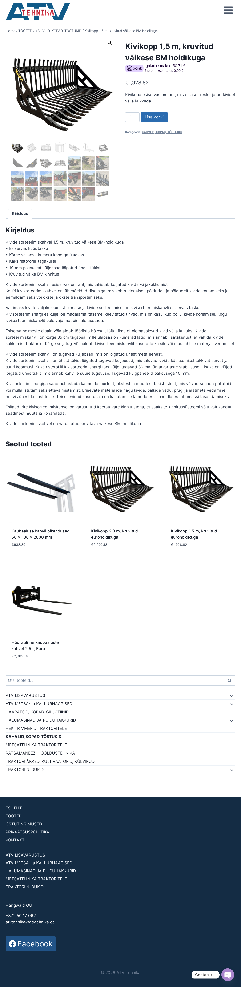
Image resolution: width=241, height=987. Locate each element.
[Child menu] (231, 695)
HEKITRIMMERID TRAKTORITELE (36, 728)
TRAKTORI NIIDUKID (25, 769)
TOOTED (14, 816)
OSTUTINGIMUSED (24, 824)
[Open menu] (228, 10)
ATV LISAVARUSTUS (25, 695)
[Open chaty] (227, 974)
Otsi (230, 680)
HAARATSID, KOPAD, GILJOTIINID (37, 712)
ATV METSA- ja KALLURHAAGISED (39, 703)
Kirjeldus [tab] (20, 213)
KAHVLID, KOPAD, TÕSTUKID (162, 132)
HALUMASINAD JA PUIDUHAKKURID (41, 720)
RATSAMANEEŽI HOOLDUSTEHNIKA (40, 753)
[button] (109, 43)
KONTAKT (15, 840)
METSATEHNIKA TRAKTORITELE (36, 745)
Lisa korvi (154, 116)
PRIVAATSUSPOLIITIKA (27, 832)
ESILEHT (14, 808)
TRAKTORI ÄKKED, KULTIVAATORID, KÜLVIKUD (50, 761)
